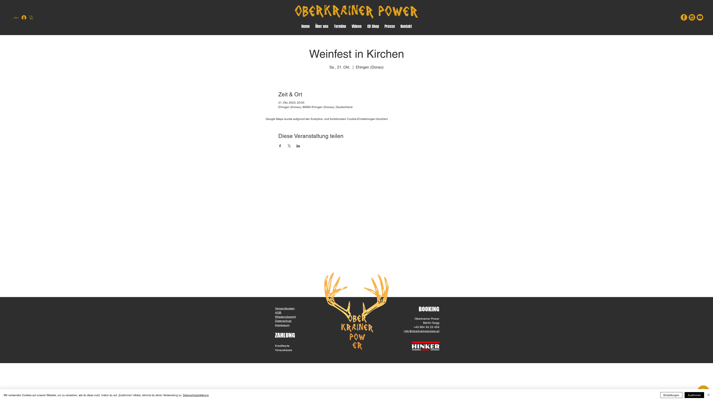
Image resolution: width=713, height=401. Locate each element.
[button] (31, 17)
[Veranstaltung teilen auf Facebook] (280, 145)
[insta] (692, 17)
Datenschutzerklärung (196, 395)
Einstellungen (671, 395)
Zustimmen (694, 395)
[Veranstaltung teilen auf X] (289, 145)
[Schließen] (708, 395)
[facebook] (684, 17)
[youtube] (700, 17)
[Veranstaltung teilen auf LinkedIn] (298, 145)
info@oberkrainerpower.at (421, 331)
